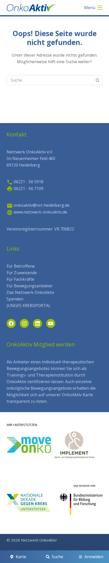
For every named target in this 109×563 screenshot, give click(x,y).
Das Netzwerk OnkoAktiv (30, 292)
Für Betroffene (21, 266)
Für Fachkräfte (20, 279)
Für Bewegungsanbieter (30, 286)
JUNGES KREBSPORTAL (29, 305)
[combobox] (50, 80)
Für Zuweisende (22, 272)
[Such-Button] (97, 80)
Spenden (15, 299)
